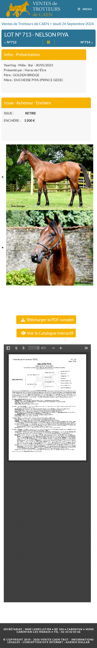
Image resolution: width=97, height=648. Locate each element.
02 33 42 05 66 (71, 631)
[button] (46, 319)
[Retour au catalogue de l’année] (48, 42)
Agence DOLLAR (78, 642)
